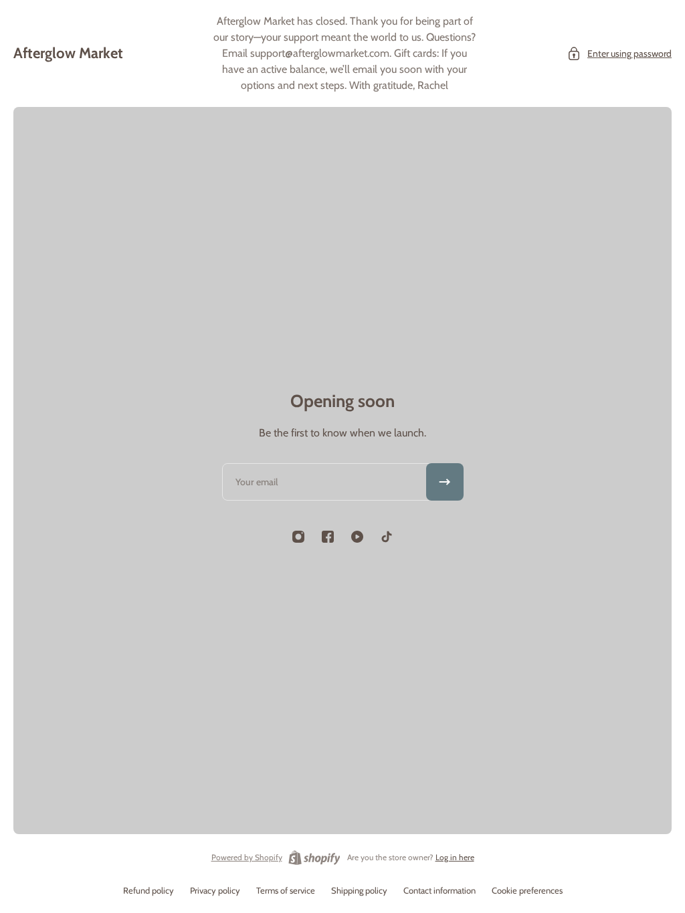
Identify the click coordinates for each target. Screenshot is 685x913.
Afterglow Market (68, 53)
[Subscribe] (445, 482)
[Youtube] (357, 536)
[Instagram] (298, 536)
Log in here (454, 857)
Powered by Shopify (246, 857)
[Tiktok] (386, 536)
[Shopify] (314, 857)
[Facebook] (327, 536)
